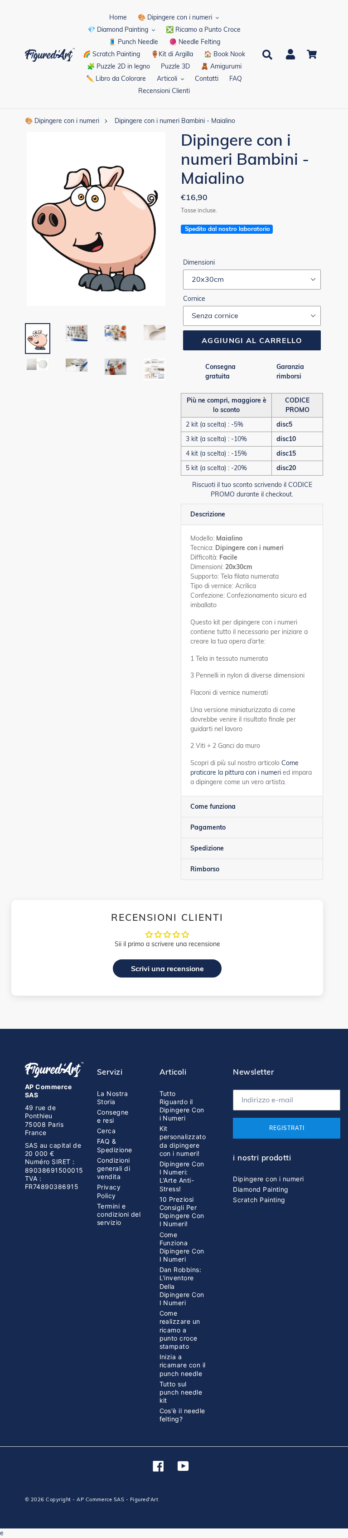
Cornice (194, 299)
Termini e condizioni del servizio (119, 1214)
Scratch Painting (259, 1200)
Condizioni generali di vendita (113, 1168)
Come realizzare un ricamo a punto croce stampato (180, 1329)
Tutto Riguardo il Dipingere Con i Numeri (182, 1106)
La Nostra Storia (112, 1098)
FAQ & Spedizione (114, 1145)
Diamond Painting (261, 1189)
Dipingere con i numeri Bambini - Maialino (175, 121)
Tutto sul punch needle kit (181, 1392)
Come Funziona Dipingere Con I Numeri (182, 1247)
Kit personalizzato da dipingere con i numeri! (183, 1141)
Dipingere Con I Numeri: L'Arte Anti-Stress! (182, 1176)
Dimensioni (199, 262)
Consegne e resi (113, 1116)
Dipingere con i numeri (268, 1179)
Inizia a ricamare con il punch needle (183, 1365)
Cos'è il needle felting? (182, 1415)
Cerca (106, 1131)
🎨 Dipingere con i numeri (62, 121)
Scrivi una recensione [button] (167, 968)
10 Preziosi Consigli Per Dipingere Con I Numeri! (182, 1211)
